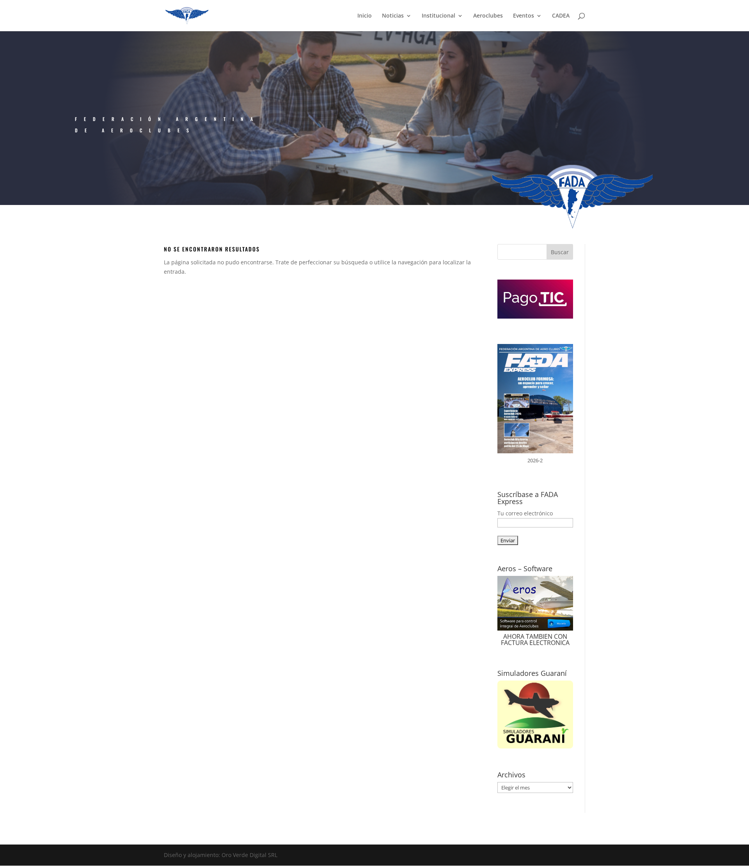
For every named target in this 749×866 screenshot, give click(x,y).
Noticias (393, 16)
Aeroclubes (488, 16)
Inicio (364, 16)
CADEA (561, 16)
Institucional (438, 16)
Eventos (523, 16)
